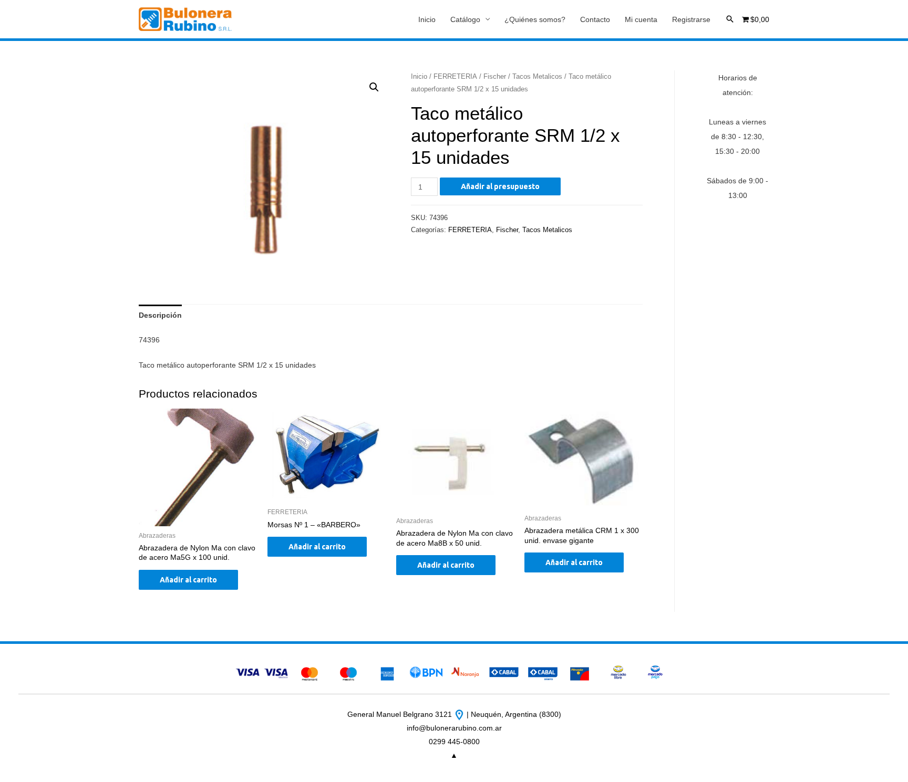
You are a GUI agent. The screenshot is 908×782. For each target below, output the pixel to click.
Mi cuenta (641, 19)
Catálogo (465, 19)
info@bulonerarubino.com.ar (454, 728)
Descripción (160, 315)
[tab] (160, 315)
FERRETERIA (455, 76)
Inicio (427, 19)
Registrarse (691, 19)
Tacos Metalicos (537, 76)
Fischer (494, 76)
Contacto (595, 19)
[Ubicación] (460, 714)
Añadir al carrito (188, 580)
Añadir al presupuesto (500, 186)
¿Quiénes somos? (534, 19)
